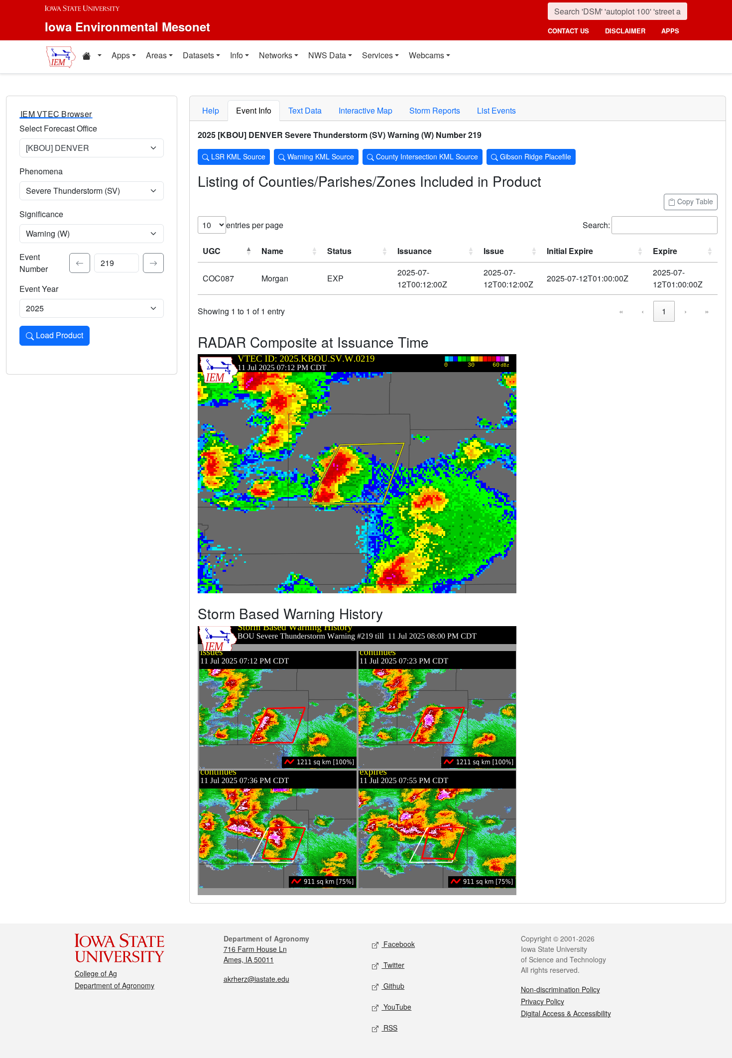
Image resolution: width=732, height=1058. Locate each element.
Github (392, 986)
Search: (596, 225)
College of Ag (96, 973)
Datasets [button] (198, 55)
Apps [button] (121, 55)
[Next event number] (153, 263)
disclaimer (625, 30)
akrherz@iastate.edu (256, 979)
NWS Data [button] (327, 55)
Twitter (392, 965)
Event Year (38, 288)
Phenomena (41, 171)
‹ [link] (642, 311)
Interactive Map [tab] (365, 110)
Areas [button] (156, 55)
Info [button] (236, 55)
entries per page (254, 225)
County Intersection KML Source (426, 156)
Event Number (33, 262)
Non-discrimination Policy (560, 989)
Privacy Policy (542, 1001)
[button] (91, 56)
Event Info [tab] (253, 110)
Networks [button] (275, 55)
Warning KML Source (319, 156)
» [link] (707, 311)
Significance (41, 214)
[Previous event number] (79, 263)
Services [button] (377, 55)
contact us (568, 30)
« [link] (621, 311)
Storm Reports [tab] (434, 110)
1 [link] (664, 311)
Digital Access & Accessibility (566, 1013)
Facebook (398, 944)
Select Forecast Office (58, 128)
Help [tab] (210, 110)
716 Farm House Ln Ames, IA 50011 (255, 954)
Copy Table (694, 201)
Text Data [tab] (305, 110)
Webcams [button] (426, 55)
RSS (389, 1028)
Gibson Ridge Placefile (534, 156)
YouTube (396, 1007)
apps (670, 30)
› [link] (685, 311)
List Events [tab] (496, 110)
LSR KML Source (237, 156)
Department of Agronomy (114, 985)
